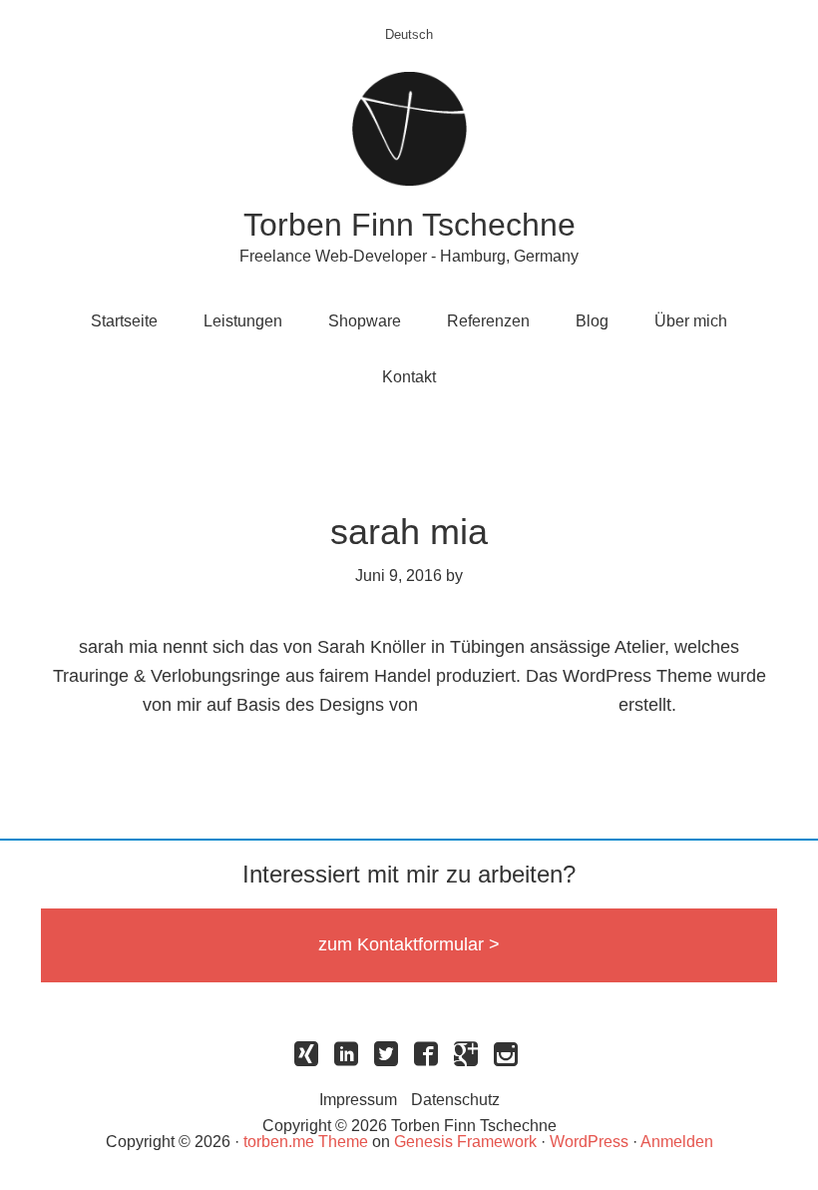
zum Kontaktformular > (409, 944)
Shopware (364, 320)
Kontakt (409, 376)
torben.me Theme (305, 1141)
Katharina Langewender (518, 705)
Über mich (690, 320)
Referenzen (488, 320)
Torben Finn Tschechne (409, 225)
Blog (592, 320)
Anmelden (676, 1141)
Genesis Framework (465, 1141)
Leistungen (243, 320)
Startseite (124, 320)
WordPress (589, 1141)
